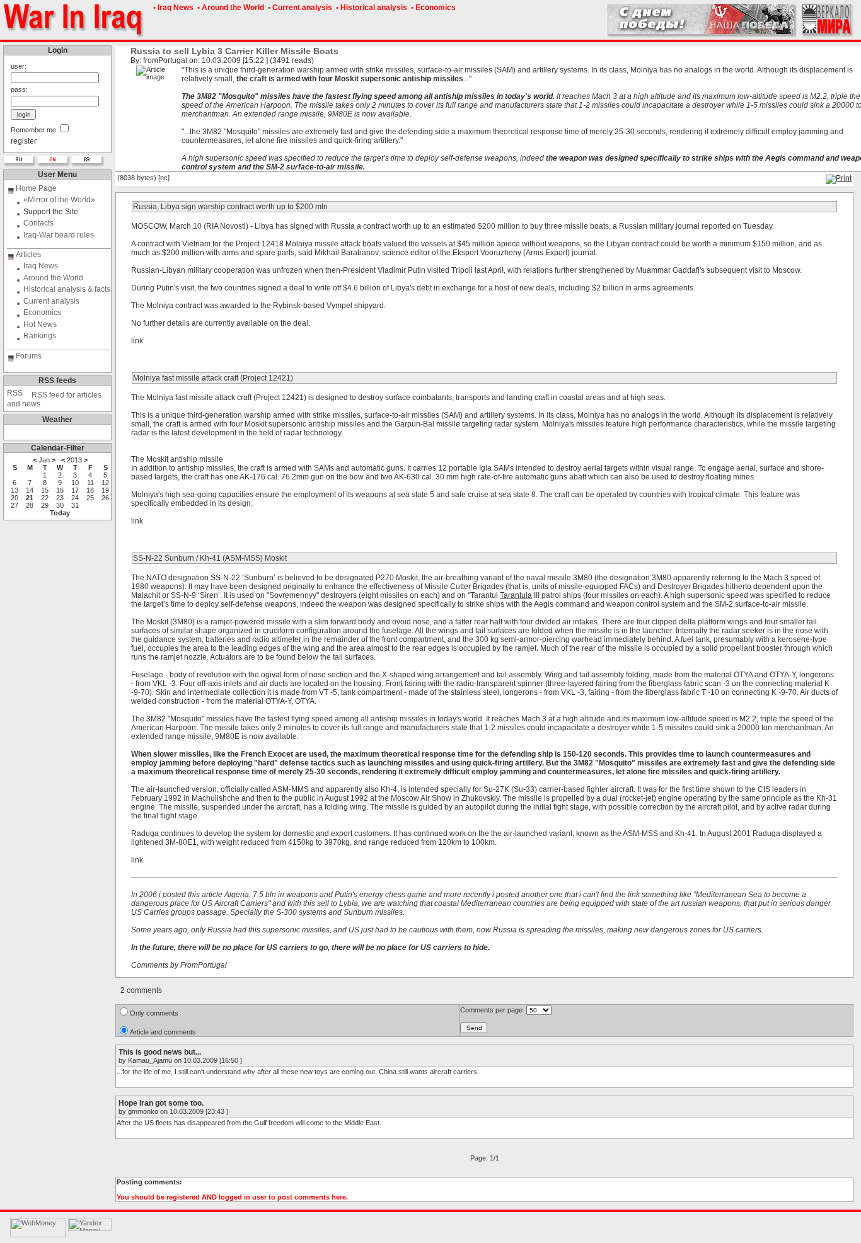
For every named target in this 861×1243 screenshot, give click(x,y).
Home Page (36, 188)
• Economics (432, 7)
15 (45, 490)
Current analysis (51, 301)
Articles (28, 254)
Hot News (40, 324)
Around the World (53, 277)
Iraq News (40, 265)
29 (45, 505)
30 (60, 505)
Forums (29, 356)
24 (75, 497)
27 (14, 505)
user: (18, 66)
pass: (19, 89)
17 (75, 490)
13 (14, 490)
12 (105, 482)
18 (90, 490)
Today (60, 513)
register (24, 141)
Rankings (39, 335)
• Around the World (229, 7)
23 (60, 497)
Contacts (38, 223)
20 (14, 497)
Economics (42, 312)
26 (105, 497)
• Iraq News (172, 7)
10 (75, 482)
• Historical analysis (370, 7)
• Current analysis (299, 7)
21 (29, 497)
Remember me (33, 130)
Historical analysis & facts (66, 289)
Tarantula (516, 595)
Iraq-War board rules (58, 235)
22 (45, 497)
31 (75, 505)
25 (90, 497)
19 (105, 490)
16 (60, 490)
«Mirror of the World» (59, 199)
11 (90, 482)
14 (29, 490)
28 (29, 505)
